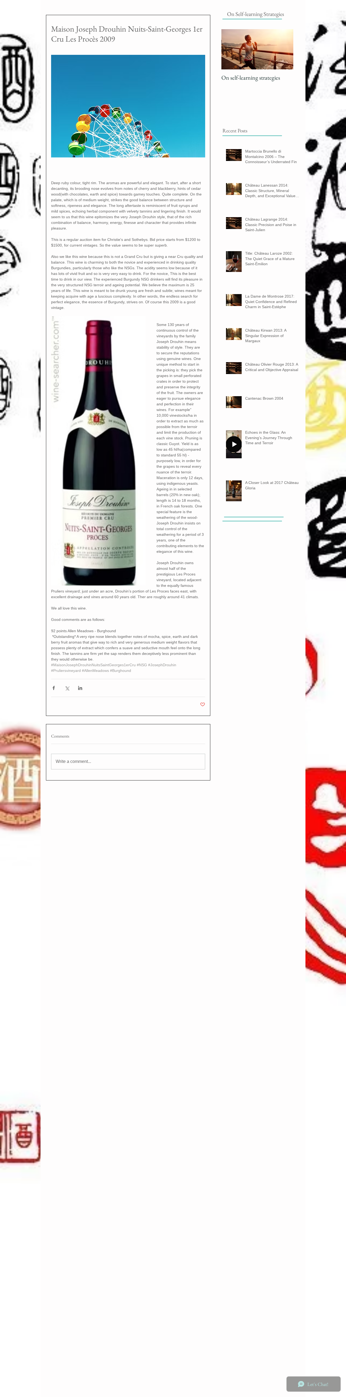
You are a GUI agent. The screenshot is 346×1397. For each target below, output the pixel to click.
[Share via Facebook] (53, 688)
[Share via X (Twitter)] (66, 688)
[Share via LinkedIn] (80, 688)
